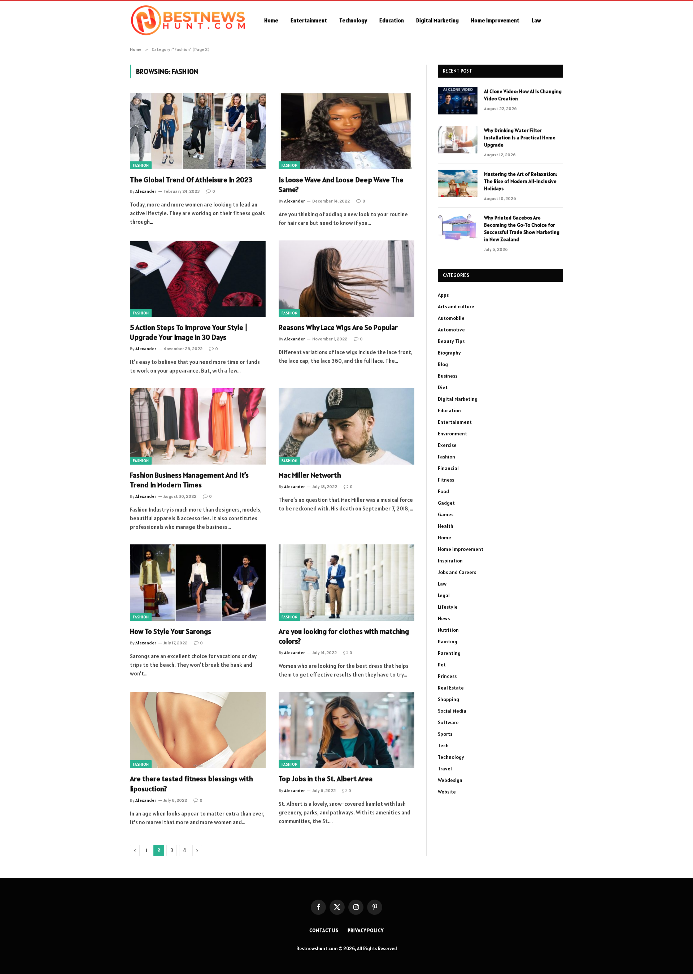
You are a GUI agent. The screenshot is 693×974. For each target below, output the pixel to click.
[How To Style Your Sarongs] (198, 582)
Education (391, 20)
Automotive (451, 329)
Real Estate (451, 687)
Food (443, 491)
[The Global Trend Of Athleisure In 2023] (198, 131)
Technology (353, 20)
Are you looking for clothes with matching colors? (344, 636)
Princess (447, 676)
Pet (442, 664)
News (444, 618)
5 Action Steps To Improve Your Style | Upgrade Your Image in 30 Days (189, 332)
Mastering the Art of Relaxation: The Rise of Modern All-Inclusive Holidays (520, 181)
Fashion (141, 165)
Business (447, 376)
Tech (443, 745)
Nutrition (448, 630)
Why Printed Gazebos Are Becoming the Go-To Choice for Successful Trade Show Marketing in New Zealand (521, 228)
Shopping (448, 699)
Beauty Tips (451, 341)
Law (536, 20)
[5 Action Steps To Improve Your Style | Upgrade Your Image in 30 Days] (198, 278)
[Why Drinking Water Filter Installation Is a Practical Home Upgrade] (458, 139)
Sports (445, 734)
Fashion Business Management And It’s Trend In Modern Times (189, 480)
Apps (443, 295)
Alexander (145, 191)
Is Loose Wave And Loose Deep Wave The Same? (341, 184)
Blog (443, 364)
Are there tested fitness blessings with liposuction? (191, 783)
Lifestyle (448, 607)
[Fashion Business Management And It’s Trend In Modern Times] (198, 426)
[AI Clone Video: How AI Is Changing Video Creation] (458, 100)
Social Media (452, 711)
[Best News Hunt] (187, 20)
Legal (444, 595)
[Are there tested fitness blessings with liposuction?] (198, 730)
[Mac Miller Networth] (346, 426)
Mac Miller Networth (310, 475)
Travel (445, 768)
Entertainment (309, 20)
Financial (448, 468)
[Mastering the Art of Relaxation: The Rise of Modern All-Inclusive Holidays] (458, 183)
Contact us (324, 930)
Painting (447, 641)
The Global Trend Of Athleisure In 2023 (191, 179)
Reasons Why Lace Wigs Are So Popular (338, 327)
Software (448, 722)
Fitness (446, 480)
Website (447, 791)
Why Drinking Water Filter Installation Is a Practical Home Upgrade (519, 137)
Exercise (447, 445)
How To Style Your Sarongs (170, 631)
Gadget (446, 503)
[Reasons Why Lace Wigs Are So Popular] (346, 278)
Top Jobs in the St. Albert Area (325, 778)
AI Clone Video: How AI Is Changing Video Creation (523, 95)
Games (445, 514)
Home (271, 20)
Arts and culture (456, 306)
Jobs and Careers (457, 572)
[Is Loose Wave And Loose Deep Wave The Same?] (346, 131)
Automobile (451, 318)
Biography (449, 352)
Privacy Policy (366, 930)
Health (445, 526)
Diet (443, 387)
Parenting (449, 653)
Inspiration (450, 560)
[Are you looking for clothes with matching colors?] (346, 582)
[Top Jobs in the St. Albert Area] (346, 730)
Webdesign (450, 780)
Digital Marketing (437, 20)
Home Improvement (495, 20)
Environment (452, 433)
